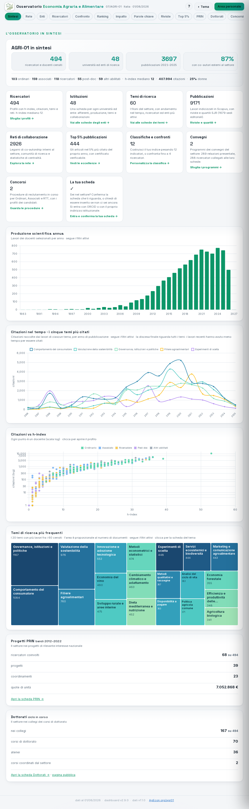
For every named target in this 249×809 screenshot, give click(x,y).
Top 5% (183, 16)
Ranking (102, 16)
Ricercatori (60, 16)
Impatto (121, 16)
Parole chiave (144, 16)
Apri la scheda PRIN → (27, 699)
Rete (29, 16)
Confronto (82, 16)
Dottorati (217, 16)
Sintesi (13, 16)
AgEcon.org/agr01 (161, 800)
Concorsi (237, 16)
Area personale (229, 6)
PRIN (199, 16)
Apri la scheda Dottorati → (30, 775)
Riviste (166, 16)
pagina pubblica (63, 775)
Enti (42, 16)
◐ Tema (203, 7)
